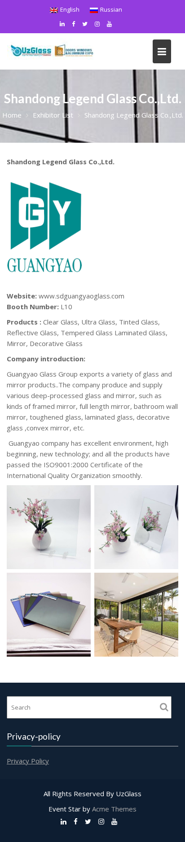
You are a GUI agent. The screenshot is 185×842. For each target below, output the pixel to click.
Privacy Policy (28, 760)
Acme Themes (114, 808)
